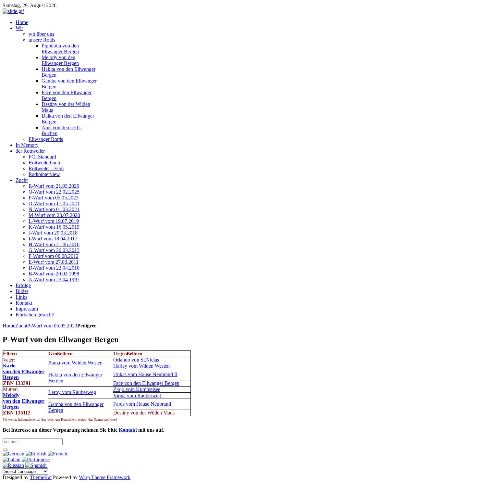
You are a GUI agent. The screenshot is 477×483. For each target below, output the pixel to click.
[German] (13, 454)
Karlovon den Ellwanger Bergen (23, 371)
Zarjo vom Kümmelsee (136, 389)
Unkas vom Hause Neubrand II (145, 374)
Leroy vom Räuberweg (72, 392)
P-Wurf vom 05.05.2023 (52, 325)
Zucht (21, 325)
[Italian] (11, 459)
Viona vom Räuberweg (137, 395)
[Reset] (5, 450)
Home (9, 325)
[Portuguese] (36, 459)
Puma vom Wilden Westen (75, 362)
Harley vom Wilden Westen (141, 366)
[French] (57, 454)
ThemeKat (41, 477)
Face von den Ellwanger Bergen (146, 383)
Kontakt (128, 430)
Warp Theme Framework (104, 477)
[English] (36, 454)
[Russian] (13, 465)
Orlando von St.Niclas (136, 359)
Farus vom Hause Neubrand (142, 404)
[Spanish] (36, 465)
